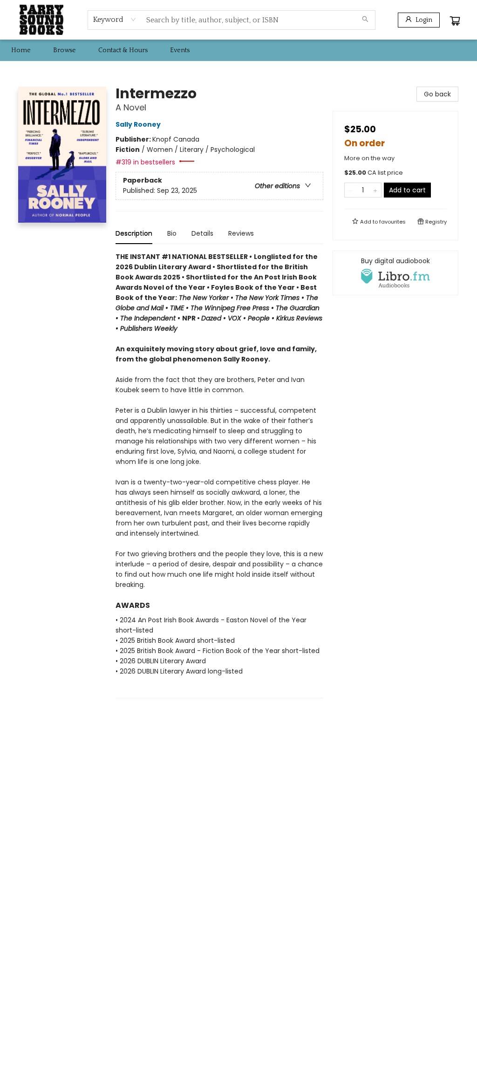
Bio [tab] (172, 233)
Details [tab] (202, 233)
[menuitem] (21, 50)
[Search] (365, 20)
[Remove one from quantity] (350, 190)
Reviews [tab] (241, 233)
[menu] (238, 50)
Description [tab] (134, 233)
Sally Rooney (138, 124)
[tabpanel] (219, 475)
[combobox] (115, 19)
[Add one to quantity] (375, 190)
